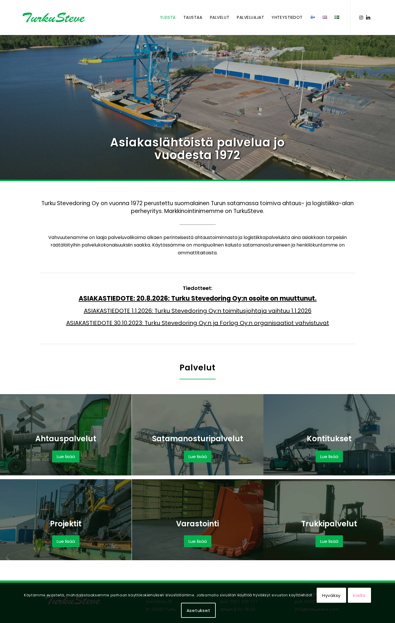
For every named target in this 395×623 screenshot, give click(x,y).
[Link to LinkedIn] (368, 17)
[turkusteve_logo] (61, 17)
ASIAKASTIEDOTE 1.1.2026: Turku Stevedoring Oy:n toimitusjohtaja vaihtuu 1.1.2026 (197, 311)
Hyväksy (331, 595)
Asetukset (199, 610)
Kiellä (359, 595)
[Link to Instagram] (361, 17)
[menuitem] (168, 17)
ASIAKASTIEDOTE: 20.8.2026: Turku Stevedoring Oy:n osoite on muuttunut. (198, 298)
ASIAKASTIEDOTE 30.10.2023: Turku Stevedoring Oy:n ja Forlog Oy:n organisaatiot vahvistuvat (197, 323)
